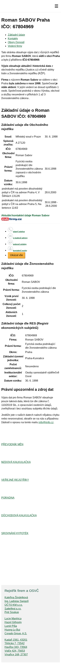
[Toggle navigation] (56, 6)
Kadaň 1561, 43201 (16, 639)
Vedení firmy (15, 46)
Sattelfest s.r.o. (13, 608)
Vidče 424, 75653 (15, 650)
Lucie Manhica (13, 618)
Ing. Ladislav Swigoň (17, 601)
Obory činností (16, 42)
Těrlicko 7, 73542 (15, 643)
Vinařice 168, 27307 (16, 654)
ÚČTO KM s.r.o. (14, 605)
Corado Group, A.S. (16, 633)
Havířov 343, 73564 (16, 647)
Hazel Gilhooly (13, 622)
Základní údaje (16, 34)
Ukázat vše (16, 255)
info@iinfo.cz (46, 422)
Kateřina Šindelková (16, 597)
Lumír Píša (11, 626)
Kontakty (13, 38)
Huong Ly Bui (12, 629)
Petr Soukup (12, 612)
